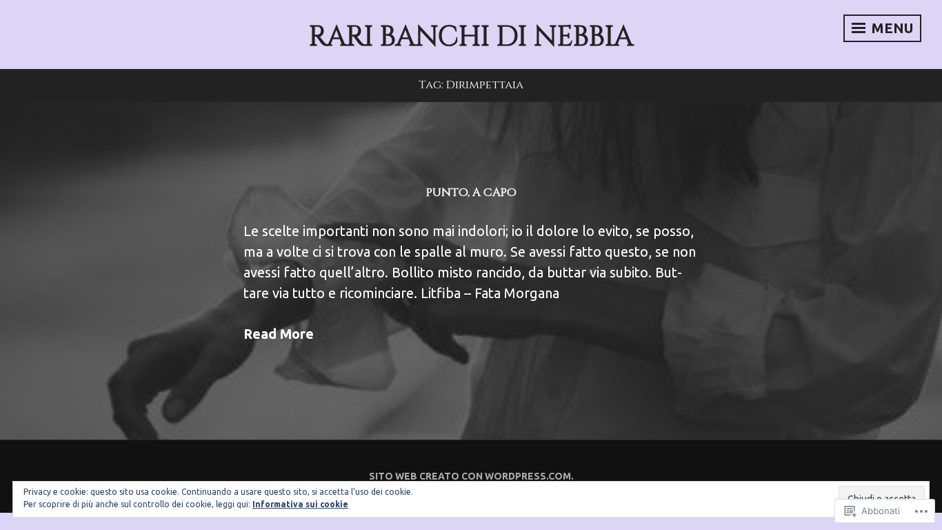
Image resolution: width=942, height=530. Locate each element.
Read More (278, 334)
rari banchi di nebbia (471, 37)
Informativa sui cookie (300, 504)
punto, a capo (471, 192)
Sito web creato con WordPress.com (470, 476)
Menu (890, 28)
